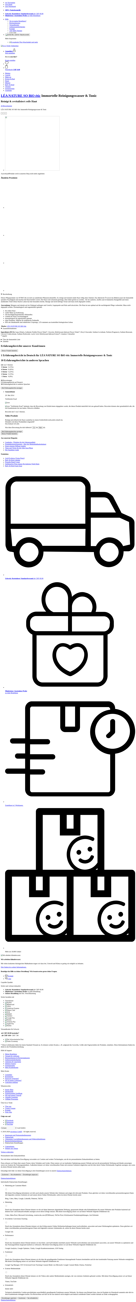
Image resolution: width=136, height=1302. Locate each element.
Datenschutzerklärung (64, 1171)
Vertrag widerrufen (7, 1152)
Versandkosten (14, 25)
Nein (40, 427)
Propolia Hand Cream (12, 462)
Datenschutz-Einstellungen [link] (14, 1143)
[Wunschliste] (6, 64)
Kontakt (12, 29)
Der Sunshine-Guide (12, 450)
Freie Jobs (8, 1112)
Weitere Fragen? (10, 1064)
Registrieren (9, 1077)
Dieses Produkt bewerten (9, 350)
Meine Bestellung (11, 1054)
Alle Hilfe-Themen (15, 31)
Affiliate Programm (11, 1099)
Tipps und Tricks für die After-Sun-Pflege (19, 448)
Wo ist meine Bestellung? (17, 21)
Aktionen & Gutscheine (13, 1062)
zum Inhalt (8, 4)
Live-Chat (12, 33)
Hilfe (6, 19)
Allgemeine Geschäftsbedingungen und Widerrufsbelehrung (25, 1139)
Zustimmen (5, 1174)
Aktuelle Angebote (11, 1097)
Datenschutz (9, 1137)
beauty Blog (9, 1090)
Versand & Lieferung (12, 1056)
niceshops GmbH (16, 1132)
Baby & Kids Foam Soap (13, 466)
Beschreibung (7, 294)
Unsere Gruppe (10, 1108)
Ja (34, 427)
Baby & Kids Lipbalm (12, 460)
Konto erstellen (10, 60)
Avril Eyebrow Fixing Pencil (14, 458)
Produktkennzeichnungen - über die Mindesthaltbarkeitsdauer (25, 444)
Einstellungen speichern (9, 1298)
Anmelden (8, 1075)
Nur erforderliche (16, 1174)
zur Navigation (10, 3)
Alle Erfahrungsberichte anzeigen (12, 388)
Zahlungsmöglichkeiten (17, 27)
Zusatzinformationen (9, 328)
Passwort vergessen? (12, 1078)
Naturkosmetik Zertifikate (13, 1093)
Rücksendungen (14, 23)
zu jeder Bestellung (22, 15)
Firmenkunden (10, 1065)
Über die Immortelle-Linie (11, 339)
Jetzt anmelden (10, 53)
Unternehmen (9, 1146)
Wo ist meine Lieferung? (13, 1080)
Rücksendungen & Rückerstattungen (17, 1058)
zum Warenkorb (10, 6)
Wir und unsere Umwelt (13, 1095)
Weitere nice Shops (11, 1148)
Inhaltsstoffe (9, 1091)
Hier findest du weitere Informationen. (13, 967)
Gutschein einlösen (11, 1082)
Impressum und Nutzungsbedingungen (18, 1135)
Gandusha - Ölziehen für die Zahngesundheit (20, 442)
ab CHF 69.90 (24, 14)
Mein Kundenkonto (11, 1067)
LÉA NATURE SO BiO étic (20, 96)
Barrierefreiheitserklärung (13, 1141)
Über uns (8, 1106)
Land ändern (21, 1128)
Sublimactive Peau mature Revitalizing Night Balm (22, 464)
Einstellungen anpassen (30, 1174)
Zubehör (5, 341)
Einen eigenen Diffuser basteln (15, 446)
